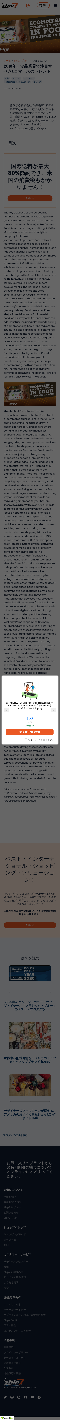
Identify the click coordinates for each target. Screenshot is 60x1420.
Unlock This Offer (29, 731)
